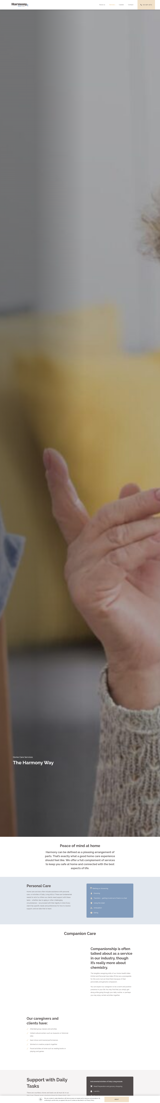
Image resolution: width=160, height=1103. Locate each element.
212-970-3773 (147, 5)
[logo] (16, 5)
